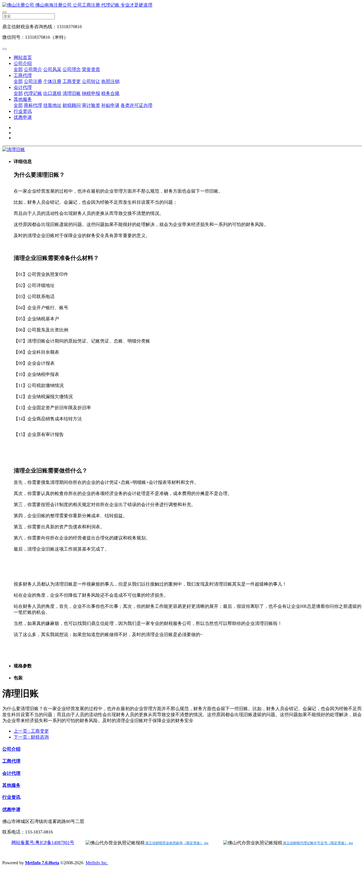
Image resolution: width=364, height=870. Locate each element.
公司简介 (33, 69)
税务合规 (110, 93)
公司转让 (91, 81)
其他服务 (23, 99)
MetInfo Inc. (97, 862)
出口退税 (52, 93)
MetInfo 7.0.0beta (42, 862)
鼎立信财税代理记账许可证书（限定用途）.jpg (318, 843)
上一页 (31, 731)
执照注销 (110, 81)
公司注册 (33, 81)
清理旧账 (72, 93)
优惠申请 (23, 117)
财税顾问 (72, 105)
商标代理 (33, 105)
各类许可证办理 (136, 105)
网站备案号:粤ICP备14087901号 (42, 842)
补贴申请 (110, 105)
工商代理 (23, 75)
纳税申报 (91, 93)
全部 (18, 69)
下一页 (31, 737)
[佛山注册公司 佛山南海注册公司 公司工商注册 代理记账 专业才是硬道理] (182, 5)
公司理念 (72, 69)
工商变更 (72, 81)
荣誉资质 (91, 69)
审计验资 (91, 105)
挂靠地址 (52, 105)
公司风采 (52, 69)
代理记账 (33, 93)
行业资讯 (23, 111)
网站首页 (23, 57)
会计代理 (23, 87)
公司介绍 (23, 63)
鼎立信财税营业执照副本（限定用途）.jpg (176, 843)
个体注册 (52, 81)
